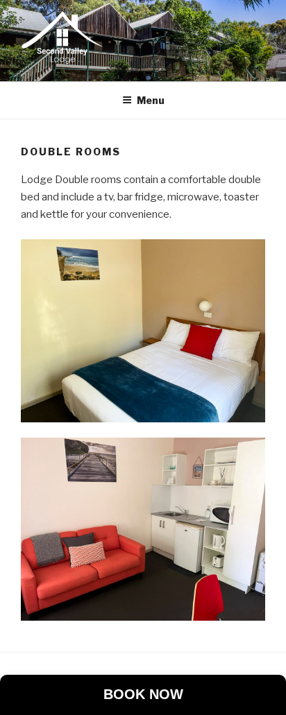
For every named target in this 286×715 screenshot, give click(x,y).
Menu (151, 100)
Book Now (143, 694)
